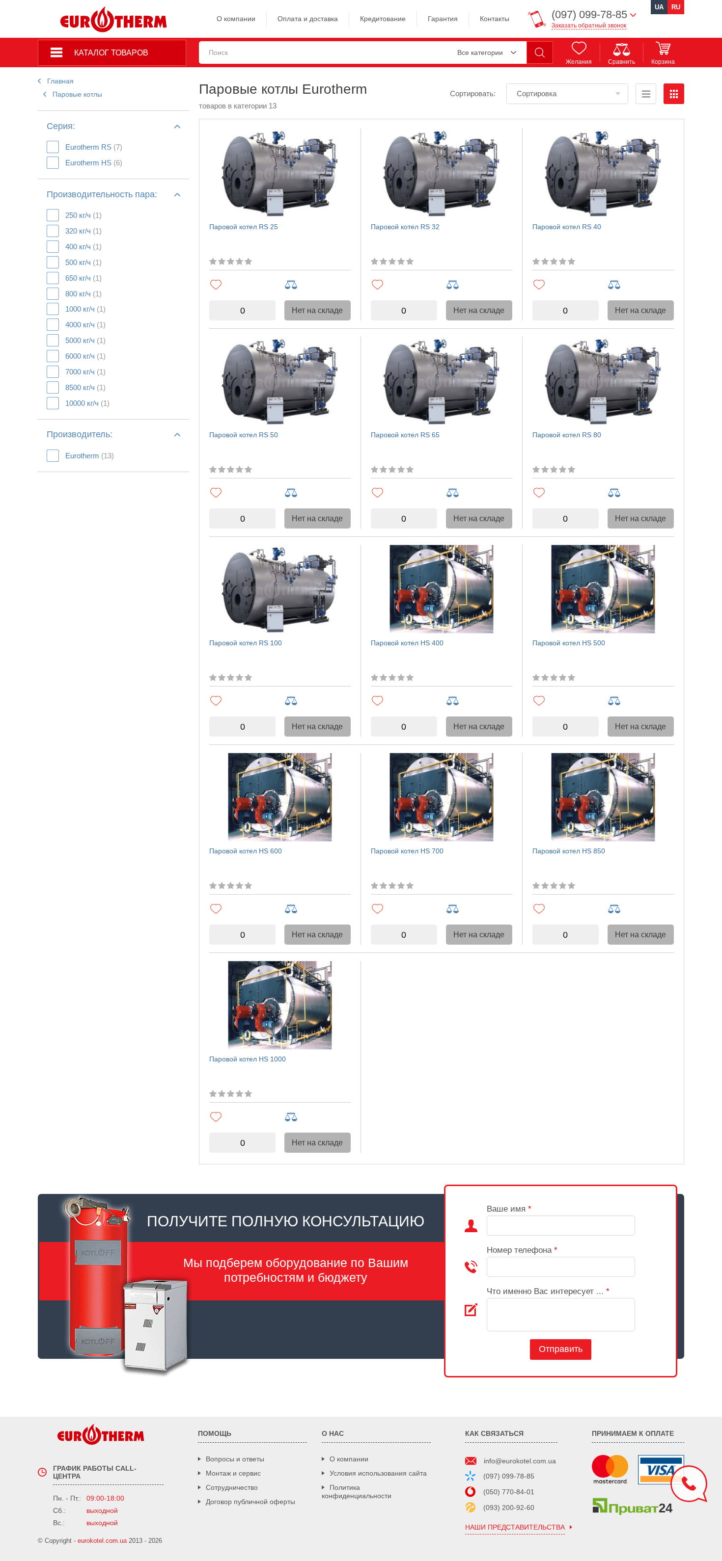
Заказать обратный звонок (589, 25)
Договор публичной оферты (250, 1502)
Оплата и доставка (308, 19)
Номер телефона (522, 1250)
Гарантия (443, 19)
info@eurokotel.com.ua (520, 1461)
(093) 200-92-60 (508, 1507)
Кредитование (383, 19)
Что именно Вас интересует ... (548, 1291)
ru (675, 7)
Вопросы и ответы (235, 1459)
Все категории (480, 52)
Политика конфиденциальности (356, 1491)
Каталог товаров (111, 53)
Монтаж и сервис (233, 1473)
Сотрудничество (232, 1487)
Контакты (494, 19)
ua (659, 7)
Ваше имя (509, 1209)
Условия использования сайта (378, 1473)
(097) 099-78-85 (508, 1476)
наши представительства (515, 1527)
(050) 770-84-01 (508, 1492)
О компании (236, 19)
